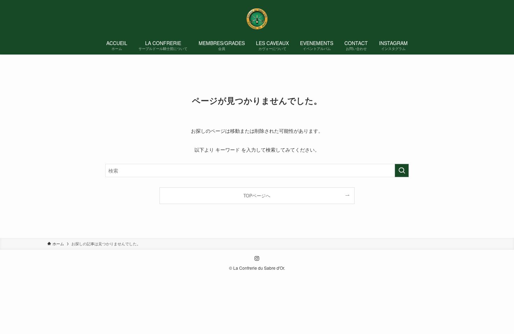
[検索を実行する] (402, 170)
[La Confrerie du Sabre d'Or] (257, 18)
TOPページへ (256, 196)
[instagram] (257, 258)
